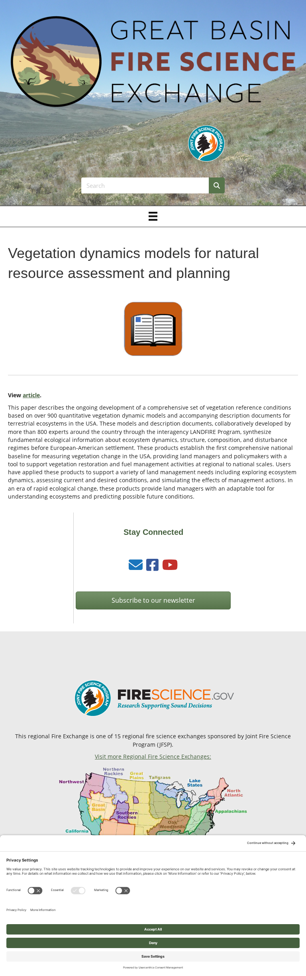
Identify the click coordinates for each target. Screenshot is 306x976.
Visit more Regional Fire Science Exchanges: (153, 756)
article (31, 395)
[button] (153, 600)
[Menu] (153, 216)
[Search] (217, 185)
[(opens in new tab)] (206, 143)
